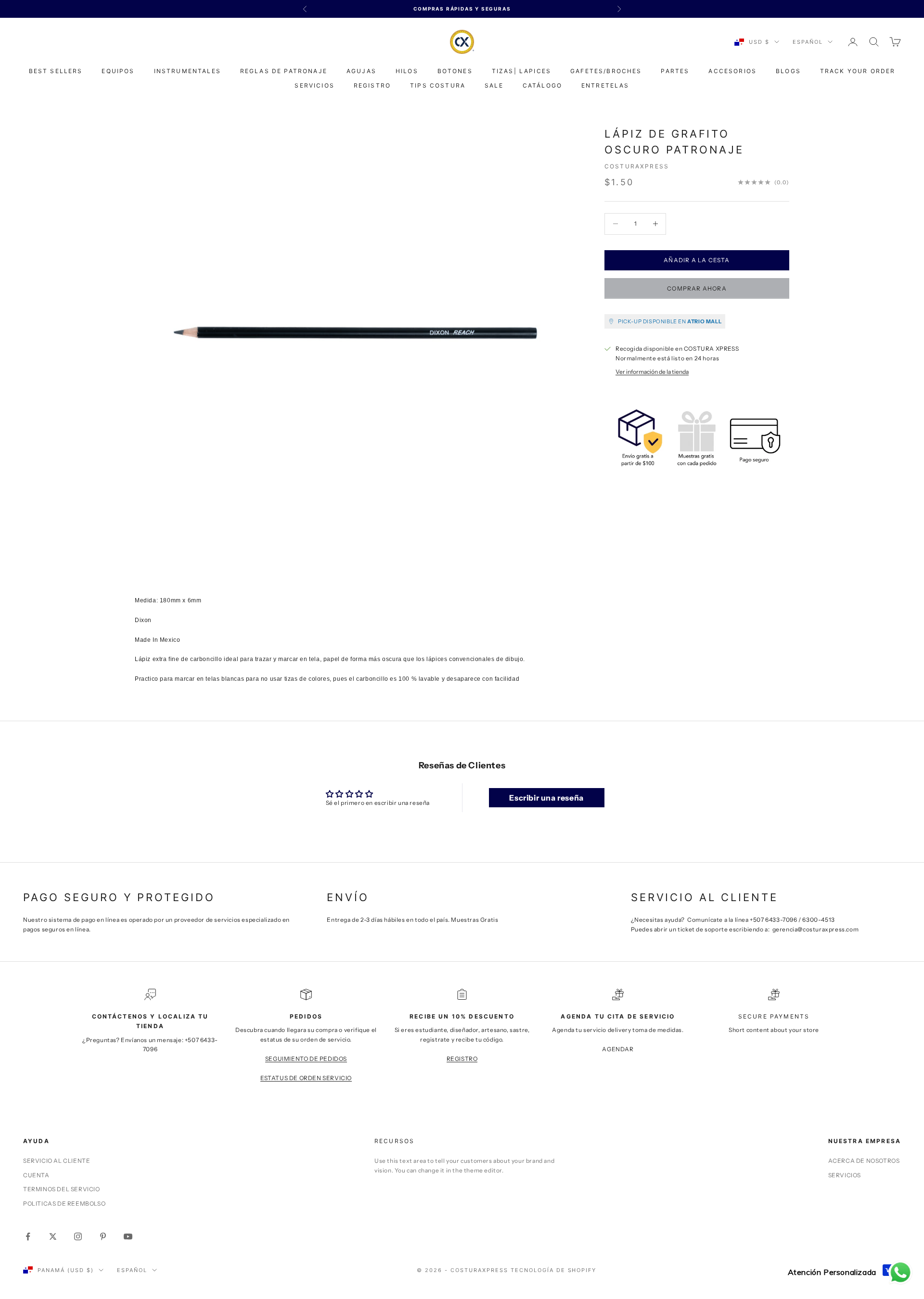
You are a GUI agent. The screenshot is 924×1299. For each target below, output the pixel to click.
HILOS (407, 71)
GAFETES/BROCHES (606, 71)
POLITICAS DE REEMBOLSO (64, 1203)
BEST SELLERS (56, 71)
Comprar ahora (697, 288)
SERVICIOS (314, 85)
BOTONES (455, 71)
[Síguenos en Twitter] (53, 1236)
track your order (858, 71)
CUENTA (36, 1175)
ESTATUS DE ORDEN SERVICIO (306, 1078)
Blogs (788, 71)
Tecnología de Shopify (554, 1270)
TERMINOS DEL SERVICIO (61, 1189)
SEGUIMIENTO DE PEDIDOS (306, 1058)
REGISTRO (372, 85)
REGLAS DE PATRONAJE (283, 71)
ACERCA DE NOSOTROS (864, 1160)
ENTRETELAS (605, 85)
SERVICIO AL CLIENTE (56, 1160)
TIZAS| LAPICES (521, 71)
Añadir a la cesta (697, 260)
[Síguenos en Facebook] (28, 1236)
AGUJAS (361, 71)
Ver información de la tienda (652, 371)
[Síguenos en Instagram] (78, 1236)
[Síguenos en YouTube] (128, 1236)
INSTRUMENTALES (187, 71)
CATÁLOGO (542, 85)
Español (808, 41)
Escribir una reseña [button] (546, 797)
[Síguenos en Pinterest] (103, 1236)
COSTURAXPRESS (636, 166)
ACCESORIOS (732, 71)
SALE (494, 85)
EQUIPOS (118, 71)
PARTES (675, 71)
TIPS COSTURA (437, 85)
